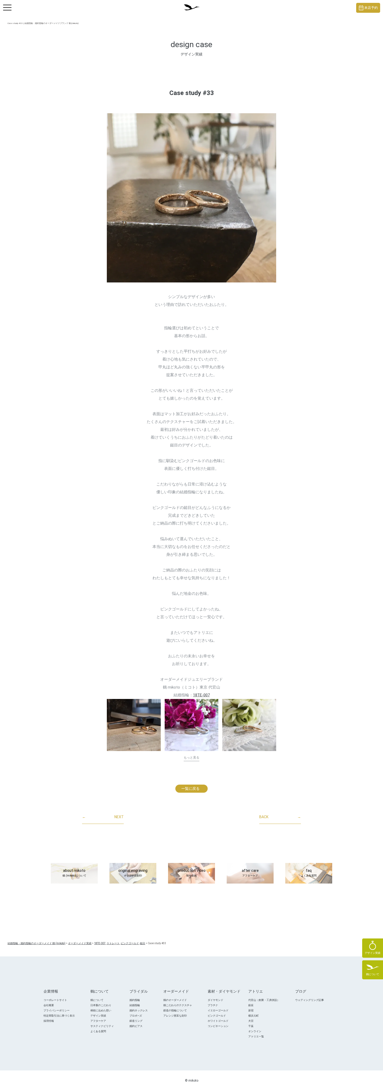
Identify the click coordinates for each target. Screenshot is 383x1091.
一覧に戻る (190, 788)
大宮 (251, 1020)
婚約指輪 (134, 1000)
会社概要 (49, 1005)
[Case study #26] (249, 725)
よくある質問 (98, 1031)
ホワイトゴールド (218, 1020)
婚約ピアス (136, 1026)
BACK (280, 817)
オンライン (254, 1031)
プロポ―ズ (135, 1015)
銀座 (251, 1005)
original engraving (132, 872)
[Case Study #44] (192, 725)
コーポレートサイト (55, 1000)
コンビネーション (218, 1026)
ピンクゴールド (217, 1015)
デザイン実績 (98, 1015)
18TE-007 (201, 695)
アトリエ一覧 (256, 1036)
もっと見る (191, 757)
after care (250, 872)
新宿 (251, 1010)
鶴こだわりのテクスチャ (177, 1005)
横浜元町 (253, 1015)
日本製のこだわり (100, 1005)
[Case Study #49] (134, 725)
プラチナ (213, 1005)
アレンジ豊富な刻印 (175, 1015)
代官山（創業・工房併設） (264, 1000)
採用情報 (49, 1020)
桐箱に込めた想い (100, 1010)
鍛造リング (136, 1020)
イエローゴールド (218, 1010)
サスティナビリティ (102, 1026)
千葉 (251, 1026)
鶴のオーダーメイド (175, 1000)
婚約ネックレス (138, 1010)
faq (309, 872)
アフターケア (98, 1020)
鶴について (96, 1000)
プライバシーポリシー (57, 1010)
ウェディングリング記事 (309, 1000)
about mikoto (74, 872)
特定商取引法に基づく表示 (59, 1015)
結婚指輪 (134, 1005)
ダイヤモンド (215, 1000)
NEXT (103, 817)
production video (192, 872)
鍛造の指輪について (175, 1010)
